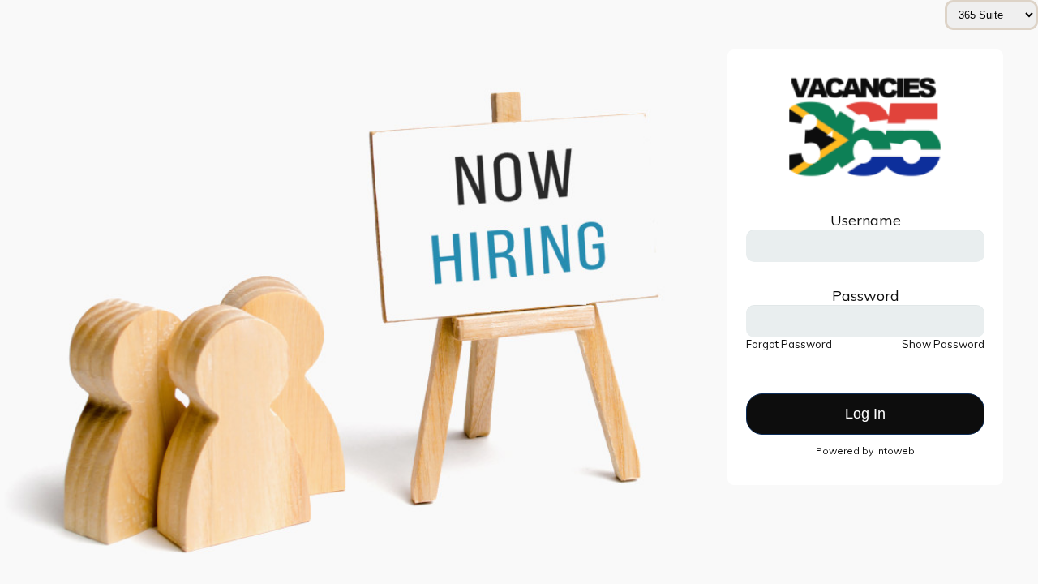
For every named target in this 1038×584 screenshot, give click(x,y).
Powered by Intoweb (865, 450)
